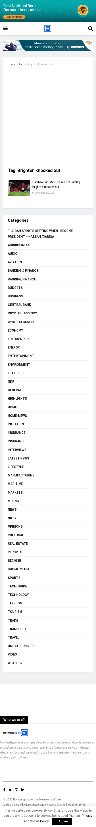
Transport (17, 629)
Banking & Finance (23, 270)
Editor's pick (19, 339)
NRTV (12, 518)
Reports (15, 552)
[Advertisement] (48, 117)
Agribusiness (19, 245)
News (12, 509)
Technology (18, 595)
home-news (17, 416)
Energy (14, 347)
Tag (21, 64)
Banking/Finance (22, 279)
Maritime (15, 484)
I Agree (62, 821)
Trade (13, 620)
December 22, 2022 (44, 193)
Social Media (18, 569)
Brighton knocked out (40, 64)
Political (16, 535)
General (15, 390)
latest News (18, 458)
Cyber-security (21, 322)
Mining (13, 501)
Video (12, 654)
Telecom (15, 603)
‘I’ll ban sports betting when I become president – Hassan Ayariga (40, 233)
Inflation (16, 424)
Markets (15, 492)
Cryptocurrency (22, 313)
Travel (13, 637)
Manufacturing (21, 475)
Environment (19, 364)
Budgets (15, 288)
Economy (15, 330)
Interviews (17, 450)
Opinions (15, 526)
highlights (17, 398)
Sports (14, 578)
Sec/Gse (14, 560)
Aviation (15, 262)
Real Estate (18, 543)
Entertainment (21, 356)
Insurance (16, 432)
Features (15, 373)
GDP (11, 381)
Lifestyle (16, 467)
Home (11, 64)
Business (15, 296)
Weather (15, 663)
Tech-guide (17, 586)
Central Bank (19, 305)
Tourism (15, 612)
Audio (12, 253)
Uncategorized (21, 646)
